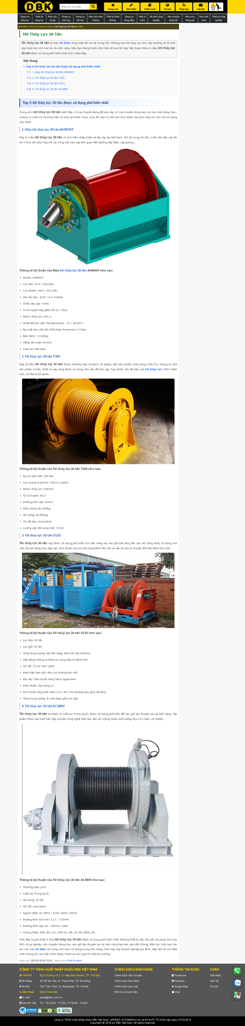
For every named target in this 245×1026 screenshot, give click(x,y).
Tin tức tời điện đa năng (41, 26)
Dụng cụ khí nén (80, 18)
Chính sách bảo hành (127, 980)
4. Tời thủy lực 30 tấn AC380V (50, 89)
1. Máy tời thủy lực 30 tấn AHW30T (53, 72)
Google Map (180, 986)
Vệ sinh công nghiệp (156, 18)
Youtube (179, 980)
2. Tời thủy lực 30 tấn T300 (48, 77)
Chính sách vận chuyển (128, 975)
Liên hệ (214, 980)
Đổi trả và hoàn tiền (126, 991)
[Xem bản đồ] (237, 995)
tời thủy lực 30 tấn (73, 270)
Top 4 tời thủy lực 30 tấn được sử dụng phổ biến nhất (63, 66)
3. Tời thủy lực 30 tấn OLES (48, 83)
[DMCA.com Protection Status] (47, 1010)
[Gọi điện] (237, 971)
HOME (23, 26)
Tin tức (214, 986)
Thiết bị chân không (112, 18)
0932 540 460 (48, 991)
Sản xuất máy (203, 18)
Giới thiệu (215, 975)
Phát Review (74, 960)
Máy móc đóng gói (190, 18)
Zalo (177, 991)
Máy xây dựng (52, 18)
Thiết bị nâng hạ (39, 18)
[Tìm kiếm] (93, 6)
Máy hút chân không (96, 18)
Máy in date (142, 18)
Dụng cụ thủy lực (25, 18)
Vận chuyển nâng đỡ (174, 18)
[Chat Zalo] (237, 983)
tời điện (64, 43)
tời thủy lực (153, 369)
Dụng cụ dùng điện (129, 18)
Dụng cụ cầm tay (66, 18)
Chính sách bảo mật (126, 986)
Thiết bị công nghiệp (218, 18)
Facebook (180, 975)
